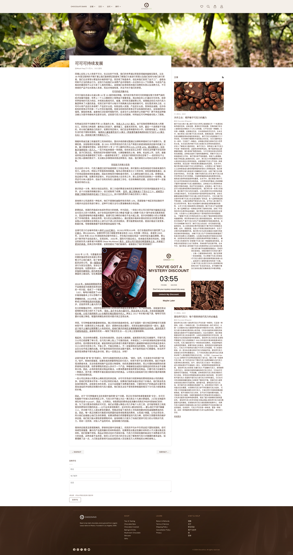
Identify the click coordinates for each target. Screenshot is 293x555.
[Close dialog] (104, 250)
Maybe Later (169, 301)
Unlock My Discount (169, 294)
